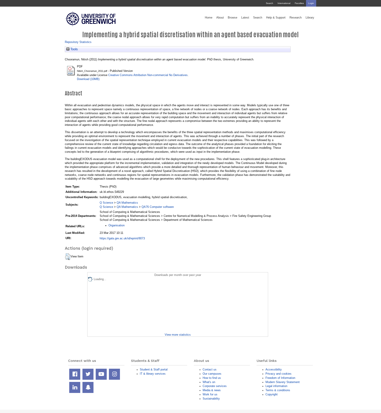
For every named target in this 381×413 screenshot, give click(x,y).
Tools (73, 49)
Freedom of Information (280, 378)
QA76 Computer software (158, 206)
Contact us (210, 369)
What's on (209, 382)
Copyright (271, 394)
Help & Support (276, 17)
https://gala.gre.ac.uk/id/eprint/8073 (122, 238)
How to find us (212, 378)
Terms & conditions (277, 390)
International (284, 3)
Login (311, 3)
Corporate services (215, 386)
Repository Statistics (78, 42)
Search (269, 3)
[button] (67, 256)
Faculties (299, 3)
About (220, 17)
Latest (245, 17)
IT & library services (153, 373)
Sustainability (211, 398)
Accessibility (273, 369)
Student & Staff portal (154, 369)
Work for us (210, 394)
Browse (232, 17)
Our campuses (212, 373)
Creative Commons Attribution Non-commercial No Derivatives (148, 75)
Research (295, 17)
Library (310, 17)
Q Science (106, 202)
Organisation (116, 225)
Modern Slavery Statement (282, 382)
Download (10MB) (88, 79)
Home (208, 17)
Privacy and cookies (278, 373)
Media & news (212, 390)
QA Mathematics (127, 202)
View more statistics (178, 334)
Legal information (276, 386)
